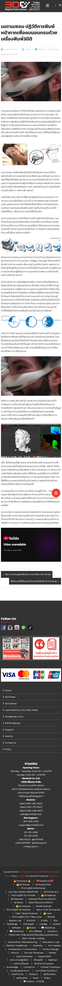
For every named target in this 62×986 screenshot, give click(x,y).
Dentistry (38, 945)
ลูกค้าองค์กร (50, 974)
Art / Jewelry (54, 945)
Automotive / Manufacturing (22, 942)
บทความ (9, 736)
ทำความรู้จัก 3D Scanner (18, 909)
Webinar (52, 960)
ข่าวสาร (41, 49)
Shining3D (28, 924)
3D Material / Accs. (14, 716)
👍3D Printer (23, 884)
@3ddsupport (39, 843)
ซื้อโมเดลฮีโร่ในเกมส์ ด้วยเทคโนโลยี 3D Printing (35, 581)
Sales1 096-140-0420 (31, 803)
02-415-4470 (31, 835)
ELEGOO (31, 920)
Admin (27, 49)
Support (9, 729)
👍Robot (31, 927)
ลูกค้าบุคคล (22, 978)
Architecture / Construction (22, 949)
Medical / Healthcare (17, 945)
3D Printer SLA (51, 892)
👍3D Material (48, 895)
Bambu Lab (15, 920)
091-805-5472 (31, 821)
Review (52, 952)
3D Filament (17, 899)
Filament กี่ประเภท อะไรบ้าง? (42, 899)
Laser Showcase (24, 956)
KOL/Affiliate (35, 931)
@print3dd (37, 839)
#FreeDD (38, 960)
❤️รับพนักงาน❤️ (44, 881)
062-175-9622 (34, 807)
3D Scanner (11, 703)
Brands (51, 917)
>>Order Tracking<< (50, 967)
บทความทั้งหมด (21, 963)
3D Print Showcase (43, 963)
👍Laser (47, 913)
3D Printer (10, 697)
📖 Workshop (48, 927)
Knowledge (12, 967)
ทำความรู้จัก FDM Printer (33, 888)
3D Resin (18, 902)
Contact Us (10, 742)
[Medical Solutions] (9, 54)
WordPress (53, 876)
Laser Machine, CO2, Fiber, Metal (21, 710)
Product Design (50, 949)
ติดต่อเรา (33, 974)
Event (36, 978)
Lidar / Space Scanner (26, 913)
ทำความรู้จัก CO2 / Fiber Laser (27, 917)
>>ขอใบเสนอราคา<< (20, 970)
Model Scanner (44, 906)
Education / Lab (51, 942)
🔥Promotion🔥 (22, 881)
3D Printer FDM (43, 884)
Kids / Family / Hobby (33, 938)
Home (8, 690)
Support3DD (44, 956)
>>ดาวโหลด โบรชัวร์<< (46, 970)
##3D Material (12, 723)
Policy (8, 749)
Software (16, 927)
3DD (55, 920)
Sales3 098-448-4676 (31, 810)
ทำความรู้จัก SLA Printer (23, 895)
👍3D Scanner (23, 906)
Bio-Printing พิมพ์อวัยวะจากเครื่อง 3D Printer (27, 574)
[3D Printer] (53, 49)
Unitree (57, 924)
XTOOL (44, 920)
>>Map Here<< (31, 846)
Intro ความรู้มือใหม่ (19, 960)
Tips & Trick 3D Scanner (48, 909)
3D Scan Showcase (34, 952)
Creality (43, 924)
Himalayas (21, 876)
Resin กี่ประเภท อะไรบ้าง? (41, 902)
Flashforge (12, 924)
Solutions (52, 931)
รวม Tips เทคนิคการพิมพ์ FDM (23, 892)
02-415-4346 (31, 832)
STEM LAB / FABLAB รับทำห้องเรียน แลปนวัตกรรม (33, 935)
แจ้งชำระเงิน (17, 974)
